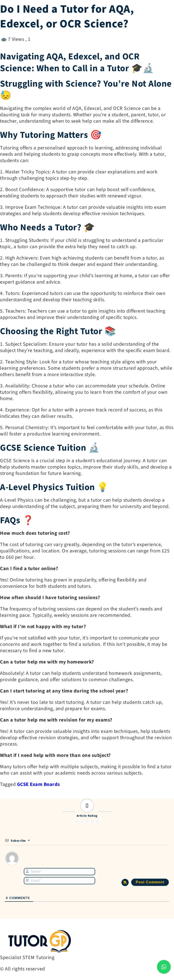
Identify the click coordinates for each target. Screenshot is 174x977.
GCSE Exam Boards (38, 784)
